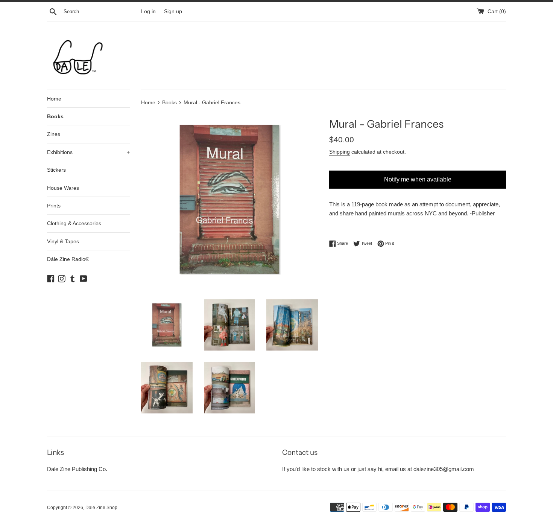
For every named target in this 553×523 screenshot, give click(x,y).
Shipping (339, 152)
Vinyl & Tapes (63, 241)
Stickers (56, 170)
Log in (148, 11)
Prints (54, 206)
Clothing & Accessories (74, 223)
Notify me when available (417, 179)
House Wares (63, 188)
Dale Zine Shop (101, 507)
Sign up (173, 11)
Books (55, 116)
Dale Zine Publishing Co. (77, 469)
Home (54, 99)
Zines (53, 134)
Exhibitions (88, 152)
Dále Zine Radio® (68, 259)
